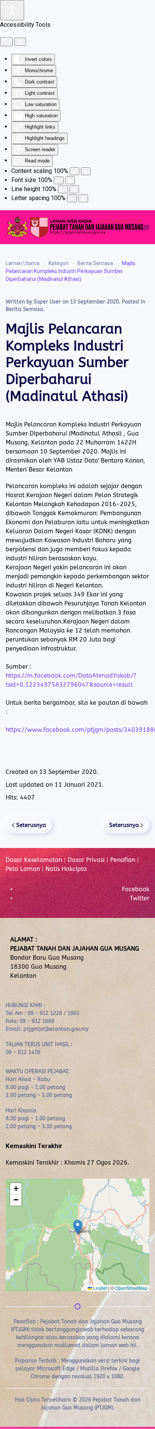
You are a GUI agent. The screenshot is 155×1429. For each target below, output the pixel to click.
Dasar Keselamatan (34, 859)
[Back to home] (75, 227)
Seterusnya (31, 825)
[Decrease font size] (59, 180)
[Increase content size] (86, 171)
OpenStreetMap (131, 1288)
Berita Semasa (24, 309)
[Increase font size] (70, 180)
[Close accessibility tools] (20, 42)
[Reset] (6, 41)
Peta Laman (23, 868)
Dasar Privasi (86, 859)
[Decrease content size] (74, 171)
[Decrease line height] (63, 189)
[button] (146, 227)
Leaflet (99, 1288)
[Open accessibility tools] (12, 10)
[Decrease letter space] (72, 198)
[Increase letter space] (83, 198)
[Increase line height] (74, 189)
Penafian (122, 859)
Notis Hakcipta (66, 868)
